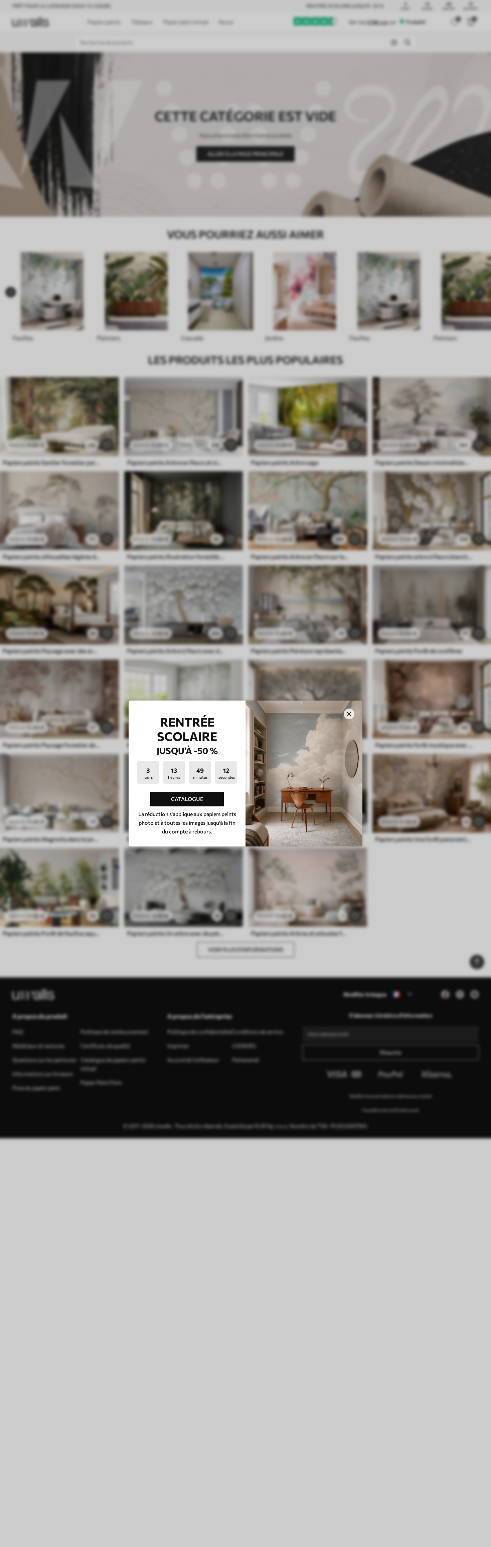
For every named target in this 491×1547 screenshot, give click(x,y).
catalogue (187, 799)
